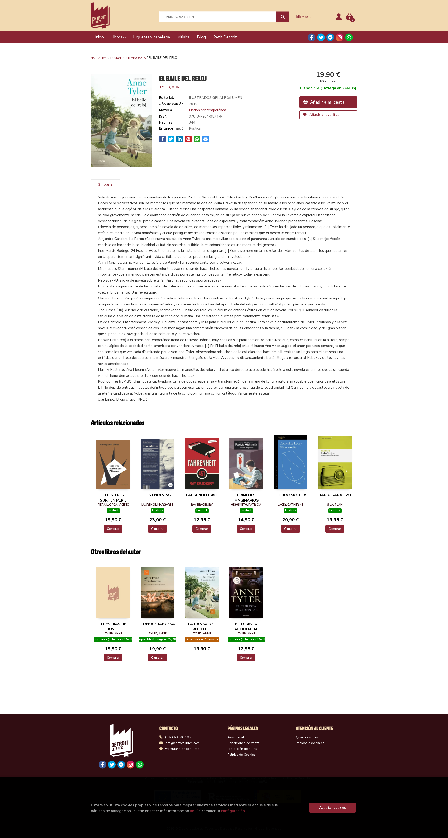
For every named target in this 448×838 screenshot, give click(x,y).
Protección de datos (242, 749)
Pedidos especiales (310, 743)
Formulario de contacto (182, 749)
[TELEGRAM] (330, 37)
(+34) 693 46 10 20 (179, 737)
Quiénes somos (307, 737)
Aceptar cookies (332, 807)
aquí (193, 811)
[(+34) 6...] (349, 37)
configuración (233, 811)
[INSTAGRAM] (339, 37)
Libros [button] (117, 37)
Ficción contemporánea (128, 57)
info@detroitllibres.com (182, 743)
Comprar (113, 528)
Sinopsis (105, 184)
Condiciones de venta (243, 743)
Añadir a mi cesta (327, 102)
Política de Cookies (242, 754)
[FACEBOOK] (311, 37)
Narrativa (98, 57)
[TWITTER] (321, 37)
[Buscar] (282, 17)
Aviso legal (236, 737)
